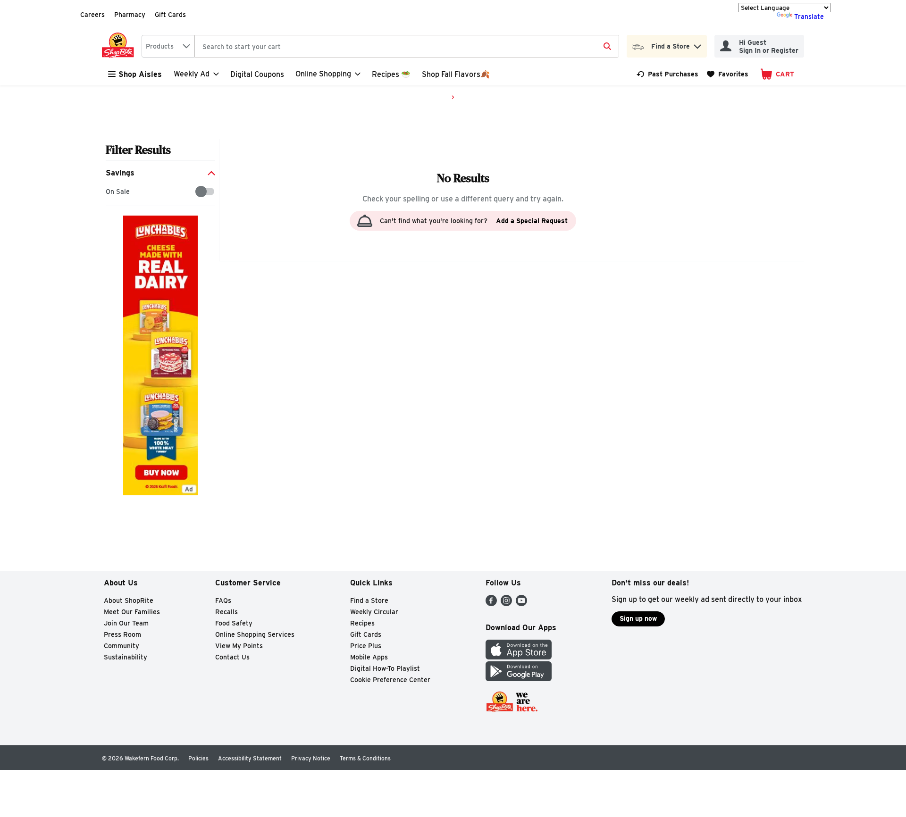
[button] (697, 44)
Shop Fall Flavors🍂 (456, 74)
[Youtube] (521, 603)
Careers (92, 14)
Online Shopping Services (254, 634)
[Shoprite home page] (120, 46)
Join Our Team (126, 623)
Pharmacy (129, 14)
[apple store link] (519, 656)
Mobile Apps (369, 657)
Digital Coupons (257, 74)
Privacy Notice (310, 758)
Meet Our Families (132, 612)
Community (121, 646)
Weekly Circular (374, 612)
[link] (667, 74)
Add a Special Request (532, 221)
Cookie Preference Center (390, 680)
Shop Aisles (140, 74)
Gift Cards (170, 14)
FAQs (223, 600)
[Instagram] (506, 603)
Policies (198, 758)
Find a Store (369, 600)
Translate (809, 16)
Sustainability (125, 657)
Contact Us (232, 657)
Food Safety (233, 623)
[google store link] (519, 678)
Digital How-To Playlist (385, 668)
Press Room (122, 634)
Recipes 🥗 (391, 74)
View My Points (239, 646)
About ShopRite (128, 600)
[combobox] (168, 46)
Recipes (362, 623)
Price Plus (365, 646)
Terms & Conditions (365, 758)
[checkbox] (111, 192)
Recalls (226, 612)
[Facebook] (491, 603)
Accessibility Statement (250, 758)
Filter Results (138, 149)
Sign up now (638, 618)
